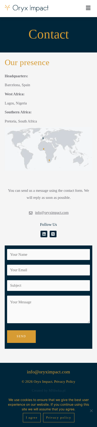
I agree (32, 417)
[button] (88, 8)
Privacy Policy (64, 381)
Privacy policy (58, 417)
